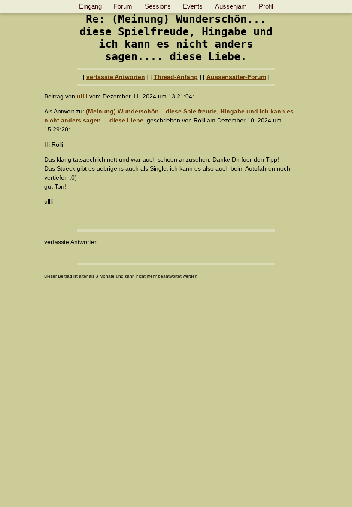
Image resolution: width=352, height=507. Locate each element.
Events (193, 6)
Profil (266, 6)
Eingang (90, 6)
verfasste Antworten (115, 76)
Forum (123, 6)
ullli (82, 96)
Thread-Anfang (176, 76)
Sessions (158, 6)
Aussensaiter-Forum (236, 76)
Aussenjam (231, 6)
